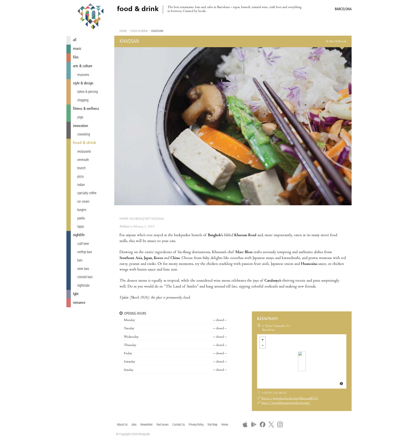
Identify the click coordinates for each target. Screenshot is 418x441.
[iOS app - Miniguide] (245, 424)
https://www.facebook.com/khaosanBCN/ (290, 398)
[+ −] (301, 361)
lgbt (75, 294)
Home (123, 31)
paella (81, 218)
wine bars (83, 269)
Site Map (212, 424)
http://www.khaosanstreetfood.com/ (285, 403)
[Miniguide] (90, 17)
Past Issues (163, 424)
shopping (82, 100)
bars (80, 260)
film (76, 57)
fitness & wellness (86, 109)
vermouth (83, 160)
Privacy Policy (196, 424)
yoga (80, 117)
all (74, 40)
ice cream (83, 202)
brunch (81, 168)
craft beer (83, 244)
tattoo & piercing (87, 92)
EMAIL (161, 218)
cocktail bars (85, 277)
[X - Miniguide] (271, 424)
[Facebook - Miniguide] (262, 424)
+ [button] (262, 339)
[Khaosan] (302, 361)
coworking (83, 134)
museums (83, 75)
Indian (81, 185)
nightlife (79, 235)
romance (79, 303)
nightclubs (83, 285)
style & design (83, 83)
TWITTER (149, 218)
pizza (80, 177)
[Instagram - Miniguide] (279, 424)
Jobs (134, 424)
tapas (80, 227)
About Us (122, 424)
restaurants (84, 152)
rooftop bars (84, 252)
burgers (81, 210)
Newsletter (146, 424)
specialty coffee (86, 193)
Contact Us (178, 424)
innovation (80, 126)
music (77, 49)
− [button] (262, 345)
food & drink (84, 143)
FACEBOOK (136, 218)
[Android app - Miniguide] (253, 424)
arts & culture (82, 66)
